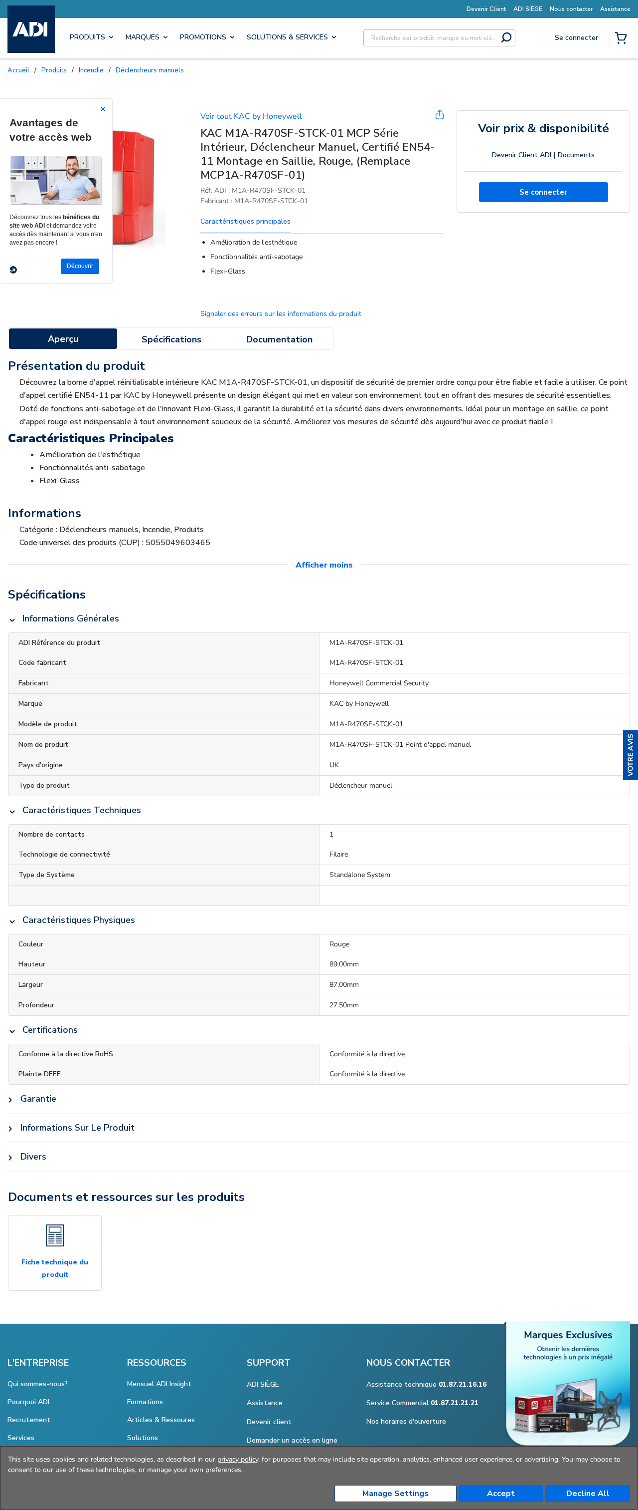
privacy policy (237, 1459)
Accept (501, 1493)
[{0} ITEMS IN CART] (623, 39)
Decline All (588, 1493)
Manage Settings (395, 1493)
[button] (630, 755)
